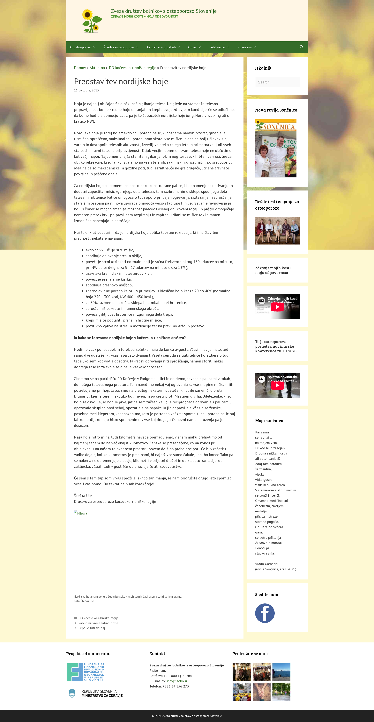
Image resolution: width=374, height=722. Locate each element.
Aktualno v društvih (161, 47)
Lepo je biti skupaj (92, 628)
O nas (192, 47)
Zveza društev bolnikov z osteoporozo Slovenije (164, 11)
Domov (80, 67)
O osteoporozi (80, 47)
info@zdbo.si (177, 681)
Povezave (244, 47)
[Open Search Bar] (301, 47)
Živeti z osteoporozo (119, 47)
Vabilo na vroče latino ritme (98, 623)
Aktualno (97, 67)
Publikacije (217, 47)
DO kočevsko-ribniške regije (132, 67)
